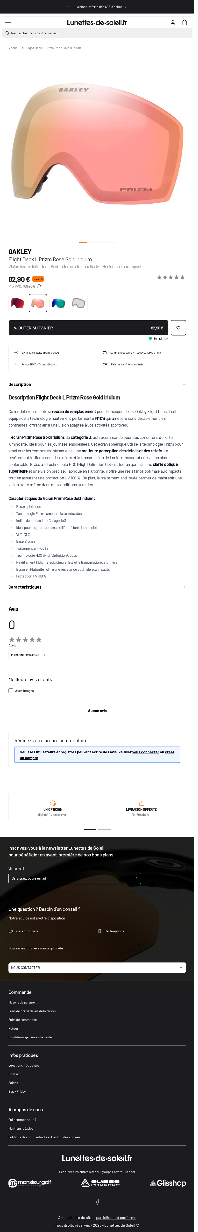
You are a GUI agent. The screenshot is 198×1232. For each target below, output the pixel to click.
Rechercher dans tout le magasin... (36, 33)
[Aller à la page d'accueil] (97, 22)
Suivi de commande (22, 1020)
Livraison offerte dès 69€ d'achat (98, 7)
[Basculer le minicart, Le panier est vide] (184, 22)
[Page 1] (90, 829)
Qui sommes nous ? (22, 1120)
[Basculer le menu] (8, 22)
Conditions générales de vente (30, 1037)
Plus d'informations (25, 655)
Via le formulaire (27, 931)
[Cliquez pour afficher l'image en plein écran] (97, 144)
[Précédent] (68, 6)
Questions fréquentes (23, 1065)
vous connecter (145, 751)
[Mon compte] (173, 22)
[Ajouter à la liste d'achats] (178, 327)
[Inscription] (136, 878)
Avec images (24, 691)
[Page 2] (104, 829)
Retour (13, 1028)
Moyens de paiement (23, 1002)
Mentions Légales (20, 1128)
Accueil (13, 48)
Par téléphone (114, 931)
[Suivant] (125, 6)
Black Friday (17, 1091)
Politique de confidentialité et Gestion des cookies (44, 1137)
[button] (171, 277)
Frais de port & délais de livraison (32, 1011)
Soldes (13, 1083)
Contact (14, 1074)
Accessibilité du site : (97, 1217)
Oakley (19, 251)
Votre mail (16, 868)
